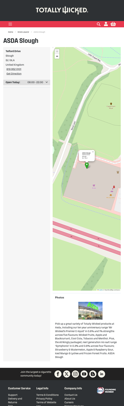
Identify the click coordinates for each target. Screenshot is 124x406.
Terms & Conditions (47, 395)
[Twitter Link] (66, 374)
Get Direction (13, 73)
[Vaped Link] (92, 374)
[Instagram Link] (75, 374)
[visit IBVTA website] (106, 391)
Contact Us (70, 395)
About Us (69, 398)
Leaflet (101, 290)
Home (10, 32)
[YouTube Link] (84, 374)
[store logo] (62, 10)
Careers (68, 402)
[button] (106, 24)
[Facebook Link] (58, 374)
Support (12, 395)
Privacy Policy (44, 398)
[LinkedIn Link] (101, 374)
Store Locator (23, 32)
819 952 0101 (13, 69)
